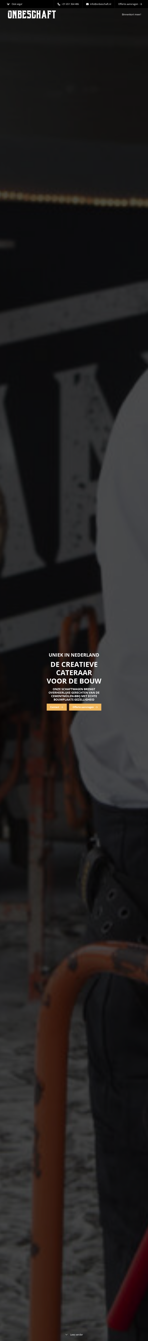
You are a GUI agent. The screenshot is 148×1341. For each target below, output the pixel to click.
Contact (54, 707)
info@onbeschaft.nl (100, 4)
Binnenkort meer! (131, 14)
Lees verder (76, 1334)
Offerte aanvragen (128, 4)
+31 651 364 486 (70, 4)
